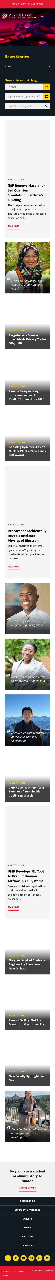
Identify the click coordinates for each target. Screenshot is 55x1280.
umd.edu (4, 1275)
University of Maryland (27, 4)
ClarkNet (27, 1245)
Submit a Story (27, 1188)
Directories (27, 1200)
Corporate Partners (27, 1209)
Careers (27, 1218)
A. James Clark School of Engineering (19, 11)
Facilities (27, 1236)
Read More (13, 226)
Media (27, 1227)
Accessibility (19, 1271)
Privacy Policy (6, 1271)
